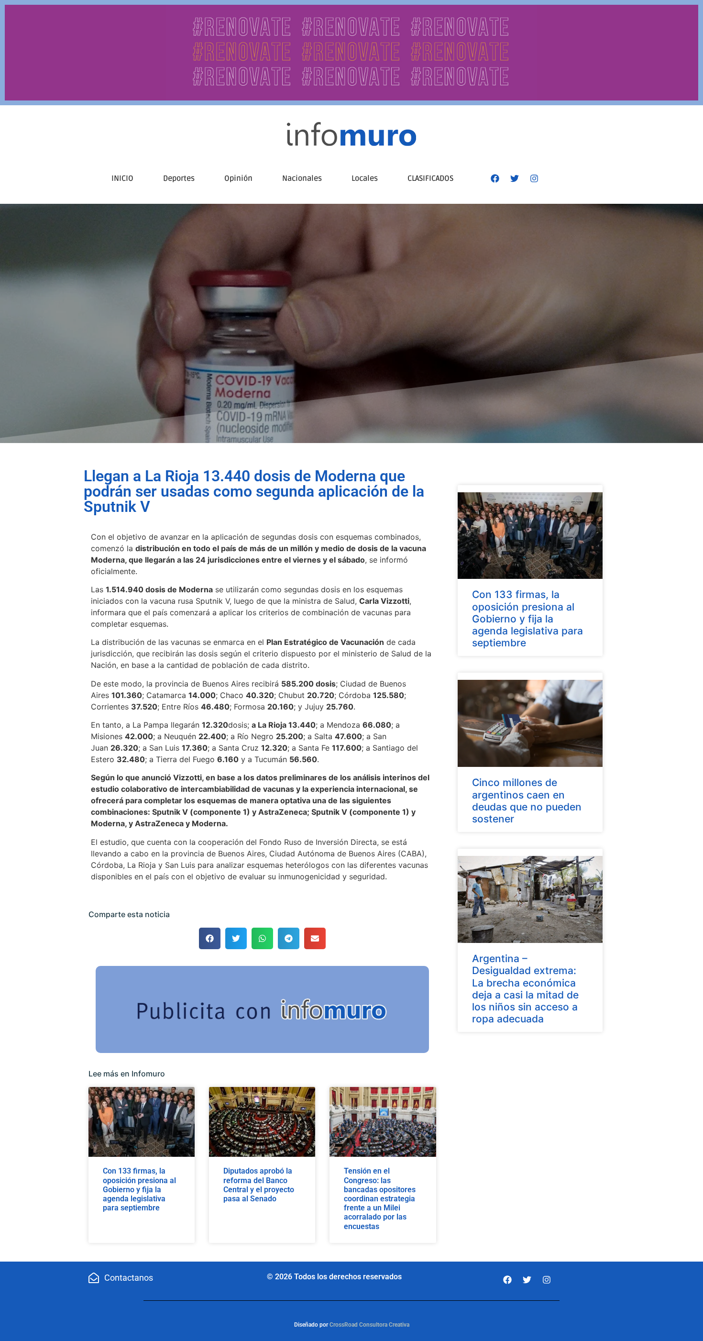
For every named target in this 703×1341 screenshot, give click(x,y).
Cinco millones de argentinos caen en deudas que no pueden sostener (527, 800)
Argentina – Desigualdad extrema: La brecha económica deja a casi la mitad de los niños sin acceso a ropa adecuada (525, 989)
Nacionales (302, 178)
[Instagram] (534, 178)
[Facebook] (495, 178)
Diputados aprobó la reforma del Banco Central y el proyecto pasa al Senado (258, 1184)
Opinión (238, 178)
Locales (365, 178)
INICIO (122, 178)
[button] (209, 938)
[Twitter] (514, 178)
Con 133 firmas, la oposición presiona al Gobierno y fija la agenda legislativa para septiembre (139, 1189)
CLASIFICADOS (430, 178)
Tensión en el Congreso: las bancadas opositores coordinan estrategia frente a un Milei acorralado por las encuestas (380, 1198)
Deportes (179, 178)
